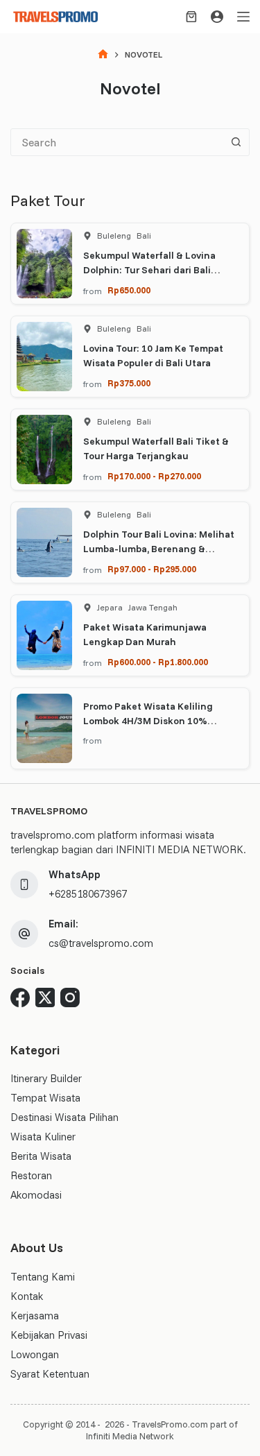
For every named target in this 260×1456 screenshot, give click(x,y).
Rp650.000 (128, 290)
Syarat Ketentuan (49, 1373)
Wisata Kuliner (43, 1136)
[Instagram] (70, 997)
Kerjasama (34, 1315)
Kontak (26, 1296)
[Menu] (243, 16)
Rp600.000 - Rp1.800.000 (157, 661)
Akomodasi (36, 1194)
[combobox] (117, 142)
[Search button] (236, 142)
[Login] (217, 16)
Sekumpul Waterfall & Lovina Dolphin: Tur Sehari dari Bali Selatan (149, 270)
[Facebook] (20, 997)
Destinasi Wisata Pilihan (64, 1117)
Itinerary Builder (46, 1078)
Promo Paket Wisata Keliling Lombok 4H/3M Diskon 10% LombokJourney (148, 721)
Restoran (31, 1175)
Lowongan (34, 1354)
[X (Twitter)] (45, 997)
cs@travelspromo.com (101, 943)
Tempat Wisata (45, 1097)
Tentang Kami (42, 1276)
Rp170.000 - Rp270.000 (154, 475)
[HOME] (103, 55)
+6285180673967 (88, 893)
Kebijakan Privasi (48, 1335)
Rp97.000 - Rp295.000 (151, 568)
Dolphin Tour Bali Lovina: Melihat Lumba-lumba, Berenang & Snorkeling (158, 548)
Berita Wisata (40, 1156)
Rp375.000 (128, 382)
